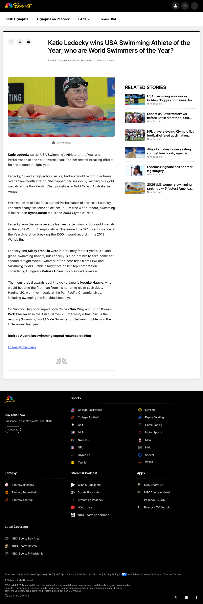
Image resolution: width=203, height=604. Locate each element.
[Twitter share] (20, 42)
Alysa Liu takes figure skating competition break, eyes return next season (170, 151)
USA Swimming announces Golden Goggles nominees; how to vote (171, 98)
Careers (21, 574)
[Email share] (28, 42)
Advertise (10, 574)
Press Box (82, 574)
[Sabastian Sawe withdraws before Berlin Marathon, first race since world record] (135, 117)
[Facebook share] (11, 42)
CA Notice (155, 574)
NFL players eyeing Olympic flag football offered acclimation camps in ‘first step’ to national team (170, 133)
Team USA (108, 19)
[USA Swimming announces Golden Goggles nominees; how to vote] (135, 99)
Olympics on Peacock (53, 19)
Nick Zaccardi (59, 60)
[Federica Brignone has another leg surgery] (135, 170)
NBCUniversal (26, 580)
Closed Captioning (37, 574)
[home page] (18, 6)
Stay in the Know (15, 414)
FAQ (51, 574)
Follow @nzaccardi (22, 347)
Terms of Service (172, 574)
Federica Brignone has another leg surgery (169, 169)
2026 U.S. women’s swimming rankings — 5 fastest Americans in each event (171, 186)
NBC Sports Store (65, 574)
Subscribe (12, 429)
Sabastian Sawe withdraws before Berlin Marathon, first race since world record (168, 116)
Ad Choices (95, 574)
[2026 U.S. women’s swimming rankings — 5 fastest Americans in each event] (135, 188)
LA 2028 (84, 19)
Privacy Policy (111, 574)
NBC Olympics (17, 19)
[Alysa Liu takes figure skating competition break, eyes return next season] (135, 152)
